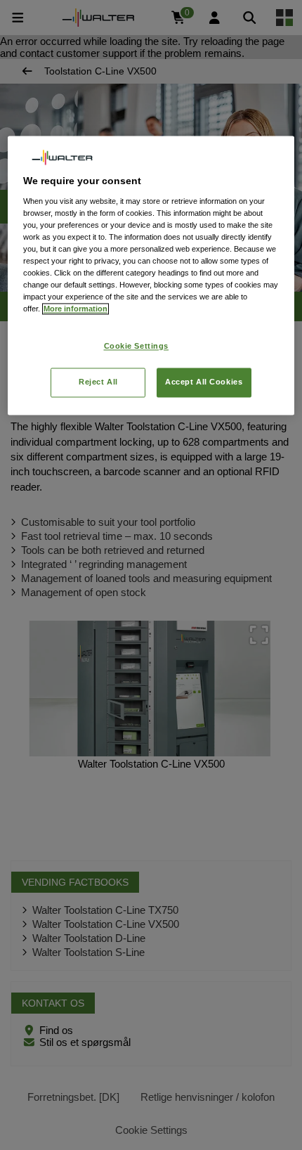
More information (75, 309)
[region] (151, 275)
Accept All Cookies (203, 381)
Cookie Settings (136, 346)
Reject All (98, 381)
